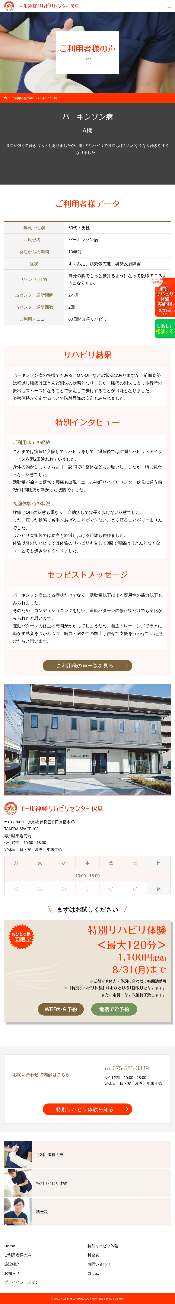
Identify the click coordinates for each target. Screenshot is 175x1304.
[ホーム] (6, 97)
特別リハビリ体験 (103, 1245)
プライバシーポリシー (23, 1282)
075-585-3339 (130, 1068)
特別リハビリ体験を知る (85, 1109)
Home (9, 1245)
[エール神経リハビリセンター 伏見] (41, 6)
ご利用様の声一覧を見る (85, 665)
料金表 (93, 1254)
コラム (93, 1273)
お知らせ (12, 1273)
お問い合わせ (99, 1264)
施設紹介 (12, 1264)
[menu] (169, 6)
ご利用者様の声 (17, 1254)
